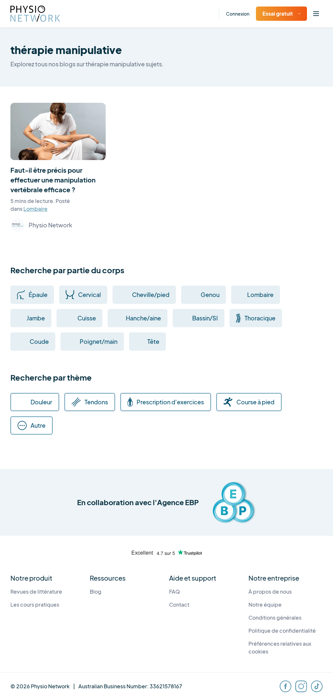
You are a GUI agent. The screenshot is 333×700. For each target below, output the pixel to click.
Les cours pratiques (34, 604)
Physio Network (50, 225)
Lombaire (35, 208)
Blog (95, 591)
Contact (179, 604)
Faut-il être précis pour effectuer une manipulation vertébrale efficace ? (53, 180)
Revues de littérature (36, 591)
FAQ (174, 591)
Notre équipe (265, 604)
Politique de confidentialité (282, 630)
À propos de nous (270, 591)
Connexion (237, 14)
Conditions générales (274, 617)
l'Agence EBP (176, 502)
